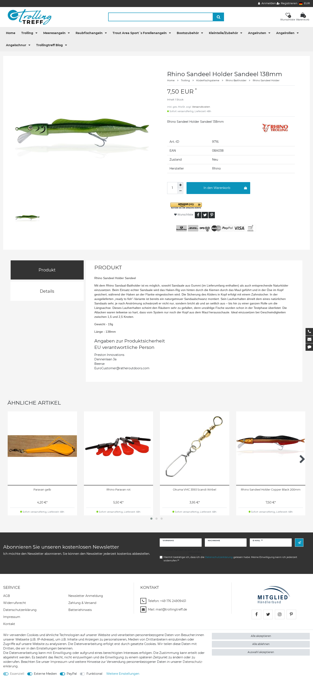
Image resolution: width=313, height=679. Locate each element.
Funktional (94, 674)
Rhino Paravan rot (118, 489)
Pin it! (211, 215)
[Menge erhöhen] (180, 185)
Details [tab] (47, 291)
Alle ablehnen (261, 644)
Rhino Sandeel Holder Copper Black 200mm (270, 489)
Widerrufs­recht (14, 603)
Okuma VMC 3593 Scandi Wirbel (194, 489)
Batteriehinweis (80, 610)
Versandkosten (201, 106)
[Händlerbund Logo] (274, 594)
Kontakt (9, 624)
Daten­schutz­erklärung (20, 610)
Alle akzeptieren (261, 636)
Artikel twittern (205, 215)
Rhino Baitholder (236, 80)
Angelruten (257, 33)
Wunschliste (185, 214)
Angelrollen (285, 33)
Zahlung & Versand (82, 603)
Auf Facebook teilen (198, 215)
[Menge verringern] (180, 191)
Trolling (27, 33)
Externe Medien (45, 674)
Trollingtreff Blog (50, 45)
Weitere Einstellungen (122, 674)
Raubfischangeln (89, 33)
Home (10, 33)
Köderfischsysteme (207, 80)
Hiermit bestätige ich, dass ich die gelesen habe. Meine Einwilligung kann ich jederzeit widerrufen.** (230, 559)
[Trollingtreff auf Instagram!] (279, 614)
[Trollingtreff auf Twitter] (268, 614)
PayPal (72, 674)
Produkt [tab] (47, 269)
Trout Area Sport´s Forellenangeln (140, 33)
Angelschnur (16, 45)
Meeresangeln (54, 33)
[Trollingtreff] (27, 17)
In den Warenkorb (217, 188)
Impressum (11, 617)
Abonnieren (299, 542)
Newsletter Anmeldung (85, 596)
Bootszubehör (188, 33)
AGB (6, 596)
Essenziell (17, 674)
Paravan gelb (42, 489)
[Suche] (218, 17)
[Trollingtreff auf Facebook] (256, 614)
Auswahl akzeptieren (261, 652)
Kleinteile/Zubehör (224, 33)
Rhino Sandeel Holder (266, 80)
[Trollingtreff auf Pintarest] (291, 614)
